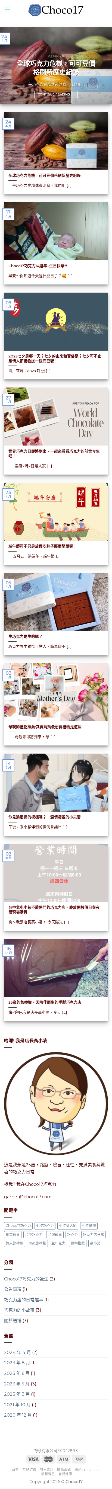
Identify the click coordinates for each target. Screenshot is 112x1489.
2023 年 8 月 (17, 1362)
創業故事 (13, 1234)
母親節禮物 (37, 1243)
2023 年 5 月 (17, 1383)
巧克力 (72, 1234)
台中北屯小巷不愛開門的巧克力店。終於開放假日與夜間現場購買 (54, 909)
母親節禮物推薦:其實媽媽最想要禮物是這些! (45, 727)
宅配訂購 (29, 1470)
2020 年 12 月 (18, 1415)
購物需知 (64, 1470)
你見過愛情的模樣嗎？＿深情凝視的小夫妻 (44, 817)
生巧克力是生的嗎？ (25, 636)
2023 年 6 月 (17, 1373)
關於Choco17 (86, 1470)
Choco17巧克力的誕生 (26, 1279)
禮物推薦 (78, 1243)
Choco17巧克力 (18, 1226)
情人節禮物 (14, 1243)
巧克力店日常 (93, 1234)
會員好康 (65, 1474)
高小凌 (95, 1243)
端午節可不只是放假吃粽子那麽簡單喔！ (42, 546)
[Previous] (9, 65)
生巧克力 (58, 1243)
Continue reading (56, 94)
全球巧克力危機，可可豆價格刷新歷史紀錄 (56, 67)
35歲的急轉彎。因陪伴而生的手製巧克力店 (44, 1002)
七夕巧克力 (45, 1226)
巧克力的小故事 (19, 1310)
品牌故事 (55, 1234)
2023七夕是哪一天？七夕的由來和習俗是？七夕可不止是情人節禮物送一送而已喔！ (54, 358)
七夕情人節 (68, 1226)
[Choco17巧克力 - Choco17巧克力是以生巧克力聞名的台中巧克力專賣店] (56, 10)
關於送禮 (12, 1320)
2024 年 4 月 (17, 1352)
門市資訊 (46, 1470)
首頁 (15, 1470)
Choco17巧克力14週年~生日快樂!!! (37, 266)
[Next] (103, 65)
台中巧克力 (34, 1234)
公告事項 (12, 1289)
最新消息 (48, 1474)
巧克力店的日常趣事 (23, 1299)
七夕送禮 (89, 1226)
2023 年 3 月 (17, 1394)
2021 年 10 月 (17, 1404)
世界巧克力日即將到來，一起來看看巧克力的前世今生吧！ (54, 453)
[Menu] (7, 9)
